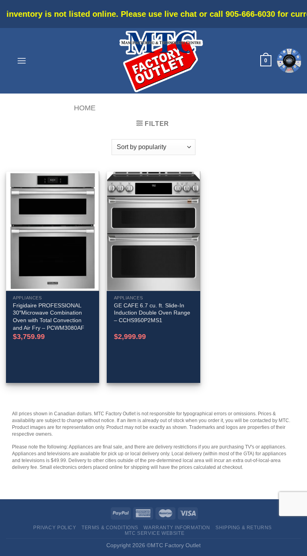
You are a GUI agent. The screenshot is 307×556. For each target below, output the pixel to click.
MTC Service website (155, 533)
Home (85, 108)
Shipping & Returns (243, 527)
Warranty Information (177, 527)
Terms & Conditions (110, 527)
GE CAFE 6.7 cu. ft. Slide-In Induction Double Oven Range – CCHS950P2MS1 (152, 312)
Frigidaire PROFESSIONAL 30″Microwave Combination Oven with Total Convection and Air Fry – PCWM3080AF (48, 316)
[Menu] (21, 60)
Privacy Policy (54, 527)
